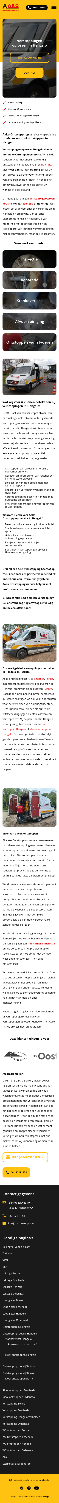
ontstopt (39, 678)
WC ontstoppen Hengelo (17, 1443)
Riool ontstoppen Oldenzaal (19, 1397)
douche (7, 203)
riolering (46, 164)
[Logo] (11, 7)
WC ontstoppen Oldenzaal (18, 1450)
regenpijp (27, 203)
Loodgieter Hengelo (14, 1313)
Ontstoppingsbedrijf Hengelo (20, 1333)
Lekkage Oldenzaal (13, 1293)
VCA (5, 1267)
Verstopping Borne (14, 1403)
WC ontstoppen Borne (16, 1430)
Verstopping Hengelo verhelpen (21, 1417)
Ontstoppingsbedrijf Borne (18, 1373)
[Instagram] (29, 1488)
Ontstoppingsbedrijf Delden (19, 1366)
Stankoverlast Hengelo (18, 1339)
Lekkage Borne (11, 1273)
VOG (5, 1260)
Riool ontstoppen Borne (19, 1378)
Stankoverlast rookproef (22, 1344)
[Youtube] (36, 1488)
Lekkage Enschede (13, 1280)
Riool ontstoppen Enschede (19, 1390)
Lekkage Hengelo (12, 1287)
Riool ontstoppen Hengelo (20, 1355)
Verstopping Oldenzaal (16, 1423)
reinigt (49, 678)
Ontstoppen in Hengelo (16, 1327)
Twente (47, 689)
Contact (29, 73)
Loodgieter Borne (13, 1300)
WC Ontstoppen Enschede (18, 1437)
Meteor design (42, 1496)
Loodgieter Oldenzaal (15, 1320)
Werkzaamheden (29, 57)
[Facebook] (22, 1488)
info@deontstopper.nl (28, 1157)
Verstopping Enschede (16, 1410)
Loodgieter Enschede (15, 1307)
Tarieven (8, 1253)
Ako (5, 1457)
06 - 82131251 (39, 7)
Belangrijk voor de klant (16, 1247)
